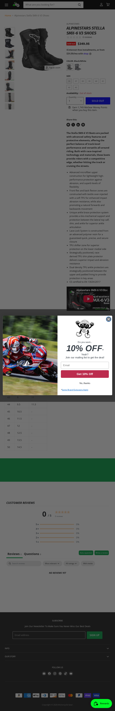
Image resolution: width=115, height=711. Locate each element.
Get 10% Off (85, 374)
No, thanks (85, 383)
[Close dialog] (108, 319)
